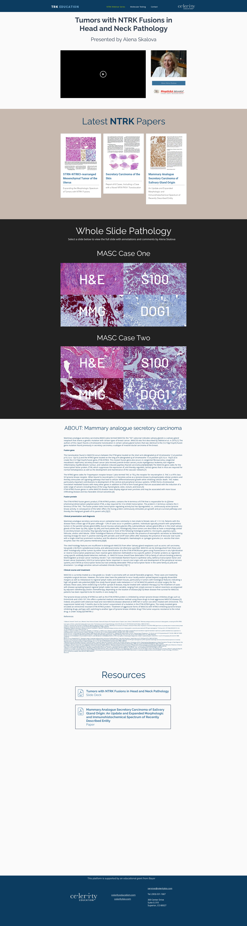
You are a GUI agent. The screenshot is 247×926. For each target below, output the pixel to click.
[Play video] (103, 74)
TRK (65, 7)
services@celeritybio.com (160, 888)
